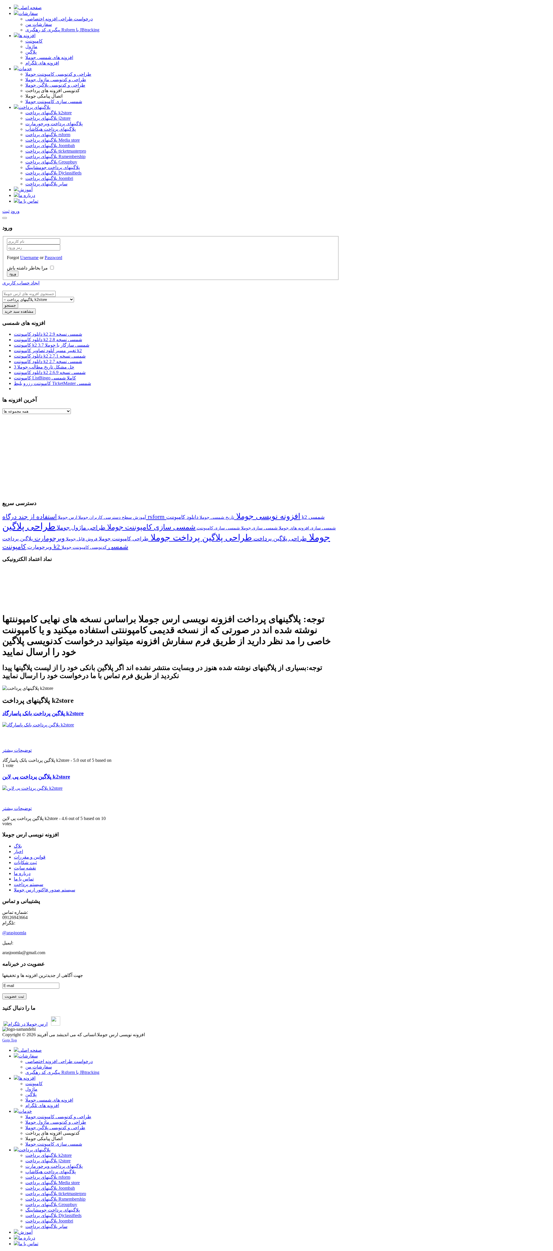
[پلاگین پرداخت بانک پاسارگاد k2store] (38, 724)
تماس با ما (24, 878)
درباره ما (22, 873)
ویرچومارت (49, 538)
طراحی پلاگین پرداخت (279, 538)
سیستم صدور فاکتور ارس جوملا (44, 889)
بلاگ (18, 846)
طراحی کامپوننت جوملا (122, 539)
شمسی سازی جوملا (259, 527)
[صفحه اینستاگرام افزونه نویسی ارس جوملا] (55, 1024)
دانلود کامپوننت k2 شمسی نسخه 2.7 (48, 361)
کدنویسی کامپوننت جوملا (84, 547)
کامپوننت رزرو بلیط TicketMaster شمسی (52, 383)
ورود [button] (15, 211)
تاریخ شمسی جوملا (216, 517)
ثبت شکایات (25, 862)
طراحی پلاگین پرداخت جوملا (200, 537)
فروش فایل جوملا (81, 538)
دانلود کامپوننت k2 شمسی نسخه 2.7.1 (50, 356)
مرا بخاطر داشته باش (27, 267)
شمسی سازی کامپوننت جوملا (150, 527)
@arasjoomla (14, 932)
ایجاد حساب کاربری (20, 282)
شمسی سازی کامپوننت (218, 527)
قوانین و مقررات (30, 857)
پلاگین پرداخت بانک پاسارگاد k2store (43, 713)
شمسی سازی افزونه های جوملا (307, 527)
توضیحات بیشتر (17, 750)
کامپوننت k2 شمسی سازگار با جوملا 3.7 (51, 345)
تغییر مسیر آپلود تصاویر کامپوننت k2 (48, 350)
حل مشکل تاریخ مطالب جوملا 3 (44, 367)
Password (53, 257)
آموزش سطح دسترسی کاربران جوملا (111, 517)
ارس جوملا (67, 517)
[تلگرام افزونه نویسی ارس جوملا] (25, 1024)
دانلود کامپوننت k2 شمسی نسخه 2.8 (48, 339)
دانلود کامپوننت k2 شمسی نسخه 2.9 (48, 334)
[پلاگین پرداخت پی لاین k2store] (32, 788)
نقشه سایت (25, 867)
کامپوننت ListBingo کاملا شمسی (45, 377)
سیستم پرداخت (28, 884)
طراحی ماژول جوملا (80, 527)
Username (29, 257)
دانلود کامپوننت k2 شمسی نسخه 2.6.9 (50, 372)
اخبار (18, 851)
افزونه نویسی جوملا (267, 516)
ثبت (6, 211)
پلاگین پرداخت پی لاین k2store (36, 777)
